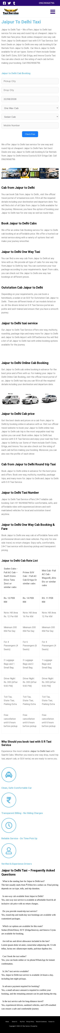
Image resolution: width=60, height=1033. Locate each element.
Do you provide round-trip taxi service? (20, 911)
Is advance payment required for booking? (21, 986)
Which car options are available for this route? (23, 926)
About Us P (16, 1021)
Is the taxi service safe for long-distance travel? (23, 1001)
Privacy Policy (30, 1021)
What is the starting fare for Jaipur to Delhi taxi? (24, 881)
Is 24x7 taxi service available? (16, 971)
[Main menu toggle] (52, 11)
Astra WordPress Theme (44, 1026)
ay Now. (23, 1021)
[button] (46, 3)
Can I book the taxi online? (14, 956)
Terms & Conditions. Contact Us (44, 1021)
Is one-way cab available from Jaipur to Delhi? (23, 896)
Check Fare (30, 134)
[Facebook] (4, 3)
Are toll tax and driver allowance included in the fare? (26, 941)
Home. (9, 1021)
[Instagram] (14, 3)
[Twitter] (9, 3)
